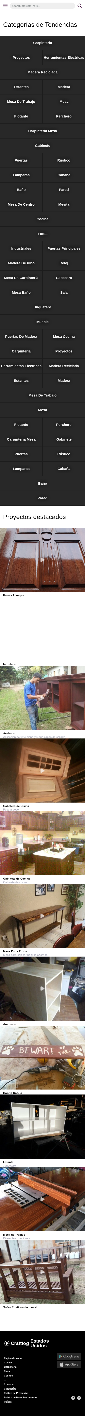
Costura (8, 1376)
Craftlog (30, 1343)
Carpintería (10, 1367)
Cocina (8, 1362)
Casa (7, 1371)
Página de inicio (13, 1358)
